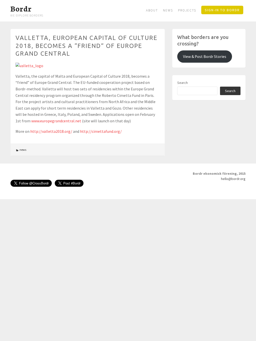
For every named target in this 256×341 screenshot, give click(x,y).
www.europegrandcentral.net (56, 120)
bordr (21, 8)
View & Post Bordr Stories (204, 56)
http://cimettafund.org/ (101, 131)
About (152, 10)
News (168, 10)
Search (182, 82)
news (23, 150)
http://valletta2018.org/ (51, 131)
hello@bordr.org (233, 178)
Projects (187, 10)
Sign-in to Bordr (222, 10)
